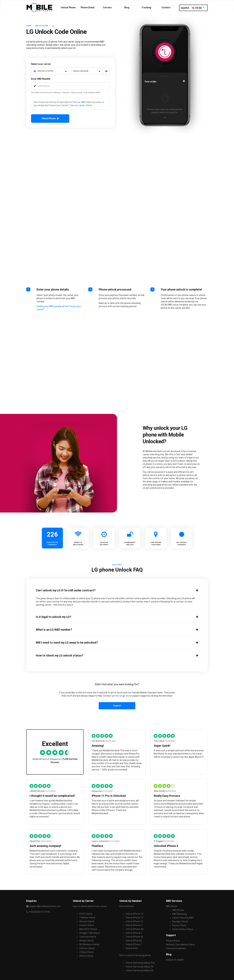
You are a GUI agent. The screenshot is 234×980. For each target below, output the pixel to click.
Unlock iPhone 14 (134, 913)
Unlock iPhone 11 (134, 925)
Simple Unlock (86, 940)
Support (117, 705)
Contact (166, 7)
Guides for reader (175, 959)
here (117, 695)
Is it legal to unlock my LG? (53, 616)
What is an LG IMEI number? (54, 629)
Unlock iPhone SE (134, 936)
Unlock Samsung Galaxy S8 (139, 970)
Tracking (146, 7)
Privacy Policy (173, 940)
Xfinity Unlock (86, 956)
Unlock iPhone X (134, 933)
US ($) (199, 8)
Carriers (107, 7)
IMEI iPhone (178, 910)
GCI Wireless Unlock (89, 944)
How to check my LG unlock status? (59, 655)
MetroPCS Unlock (88, 929)
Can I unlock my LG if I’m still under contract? (66, 590)
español (185, 8)
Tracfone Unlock (87, 936)
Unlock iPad (132, 948)
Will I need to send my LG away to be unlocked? (67, 642)
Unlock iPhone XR (134, 929)
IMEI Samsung (179, 914)
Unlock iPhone (126, 906)
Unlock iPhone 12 (134, 921)
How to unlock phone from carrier (90, 906)
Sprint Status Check (182, 929)
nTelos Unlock (86, 952)
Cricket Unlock (86, 925)
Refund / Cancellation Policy (180, 944)
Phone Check (88, 7)
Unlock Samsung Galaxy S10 (140, 962)
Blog (126, 7)
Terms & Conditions (176, 948)
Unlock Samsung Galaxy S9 (139, 966)
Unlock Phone (68, 7)
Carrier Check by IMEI (183, 917)
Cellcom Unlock (87, 948)
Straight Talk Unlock (89, 933)
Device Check (179, 925)
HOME (28, 26)
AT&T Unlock (85, 913)
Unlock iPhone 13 (134, 917)
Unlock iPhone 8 (134, 940)
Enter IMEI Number (40, 79)
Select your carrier (41, 64)
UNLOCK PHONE (41, 26)
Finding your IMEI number (49, 306)
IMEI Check (171, 906)
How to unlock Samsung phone (135, 955)
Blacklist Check (180, 921)
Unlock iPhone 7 (134, 944)
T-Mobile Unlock (87, 917)
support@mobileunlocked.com (45, 906)
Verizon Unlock (86, 921)
